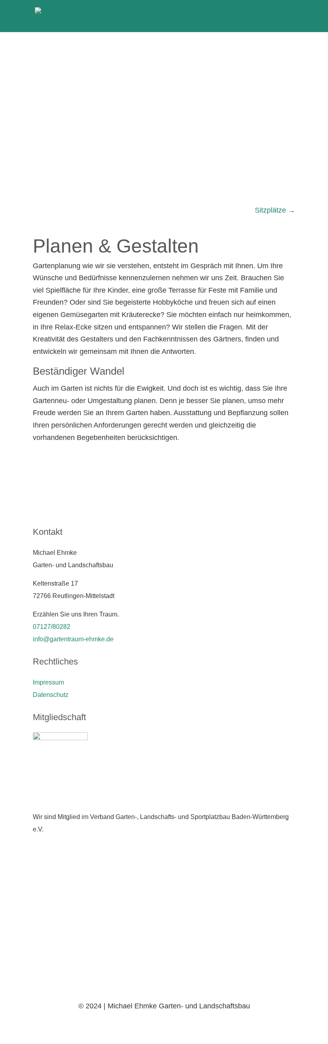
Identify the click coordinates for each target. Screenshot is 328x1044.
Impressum (48, 682)
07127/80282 (51, 626)
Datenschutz (50, 694)
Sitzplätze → (275, 210)
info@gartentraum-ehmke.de (73, 639)
